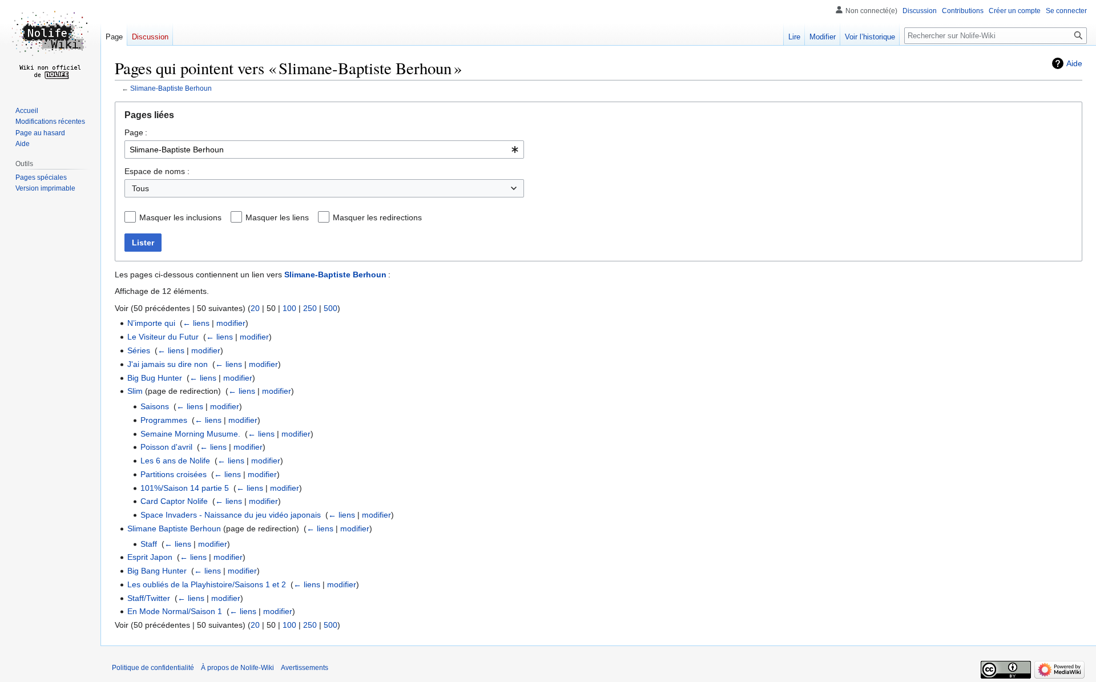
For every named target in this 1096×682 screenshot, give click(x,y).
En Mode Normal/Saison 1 (174, 611)
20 (255, 308)
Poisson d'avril (166, 446)
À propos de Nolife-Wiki (237, 668)
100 (289, 308)
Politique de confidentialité (153, 668)
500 (330, 308)
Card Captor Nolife (174, 501)
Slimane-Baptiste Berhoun (171, 88)
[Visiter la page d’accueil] (50, 45)
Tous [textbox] (140, 188)
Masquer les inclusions (180, 217)
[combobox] (324, 149)
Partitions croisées (173, 474)
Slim (135, 391)
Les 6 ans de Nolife (175, 460)
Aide (1074, 63)
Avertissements (304, 668)
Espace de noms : (157, 171)
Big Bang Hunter (157, 570)
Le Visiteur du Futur (163, 336)
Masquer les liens (277, 217)
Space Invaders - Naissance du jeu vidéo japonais (230, 514)
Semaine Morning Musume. (190, 433)
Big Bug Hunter (154, 377)
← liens (196, 323)
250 (310, 308)
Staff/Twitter (148, 598)
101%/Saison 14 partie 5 (184, 488)
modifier (230, 323)
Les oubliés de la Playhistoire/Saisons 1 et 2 (206, 584)
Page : (135, 132)
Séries (138, 350)
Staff (148, 543)
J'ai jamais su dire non (167, 364)
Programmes (163, 420)
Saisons (154, 406)
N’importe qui (151, 323)
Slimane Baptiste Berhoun (174, 528)
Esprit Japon (149, 557)
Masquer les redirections (377, 217)
